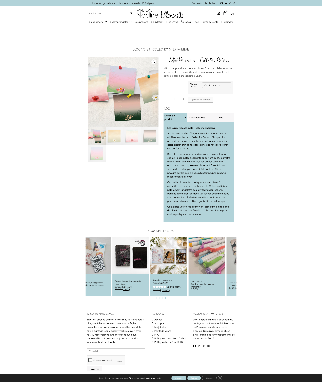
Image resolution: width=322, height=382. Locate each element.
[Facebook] (221, 3)
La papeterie (96, 21)
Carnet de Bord (96, 286)
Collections (161, 49)
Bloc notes (141, 49)
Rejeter (194, 378)
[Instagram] (230, 3)
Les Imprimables (119, 21)
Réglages (209, 378)
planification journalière (184, 210)
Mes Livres (172, 21)
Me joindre (227, 21)
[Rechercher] (131, 13)
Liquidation (157, 21)
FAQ (196, 21)
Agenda (129, 280)
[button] (153, 61)
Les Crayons (141, 21)
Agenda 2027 (133, 282)
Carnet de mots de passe (216, 285)
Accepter (179, 378)
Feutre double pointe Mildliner (175, 285)
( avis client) (147, 286)
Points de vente (210, 21)
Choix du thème (193, 85)
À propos (186, 21)
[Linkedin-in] (226, 3)
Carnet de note (95, 281)
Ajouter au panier (200, 99)
